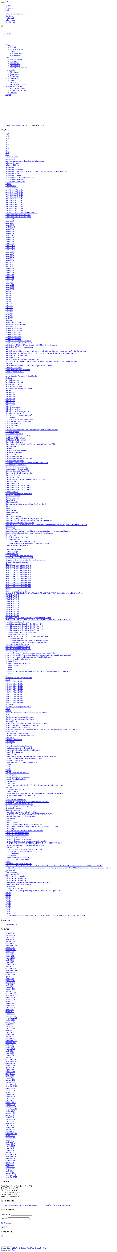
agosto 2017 (9, 1140)
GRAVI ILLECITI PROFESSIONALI (19, 558)
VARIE (8, 893)
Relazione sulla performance (15, 800)
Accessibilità (45, 1205)
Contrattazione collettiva (14, 456)
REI (6, 798)
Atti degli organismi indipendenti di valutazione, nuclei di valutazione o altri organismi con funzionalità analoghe (45, 351)
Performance (10, 742)
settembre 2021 (10, 1043)
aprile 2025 (9, 960)
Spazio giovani (10, 855)
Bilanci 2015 (10, 401)
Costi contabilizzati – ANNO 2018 (18, 485)
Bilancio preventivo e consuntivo (17, 411)
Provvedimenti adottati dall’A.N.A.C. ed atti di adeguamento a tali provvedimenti (34, 785)
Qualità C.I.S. (10, 787)
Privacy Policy (27, 1205)
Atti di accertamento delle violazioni (18, 355)
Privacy (8, 767)
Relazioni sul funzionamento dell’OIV (19, 804)
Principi (8, 764)
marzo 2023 (9, 1012)
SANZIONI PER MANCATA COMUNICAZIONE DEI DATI (28, 814)
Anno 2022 (9, 285)
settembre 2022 (10, 1022)
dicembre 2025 (10, 943)
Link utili (8, 667)
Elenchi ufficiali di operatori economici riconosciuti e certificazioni (29, 533)
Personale (8, 744)
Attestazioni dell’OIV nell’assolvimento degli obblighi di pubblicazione (31, 345)
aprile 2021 (9, 1051)
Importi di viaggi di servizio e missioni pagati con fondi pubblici (28, 618)
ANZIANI (9, 304)
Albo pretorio (10, 20)
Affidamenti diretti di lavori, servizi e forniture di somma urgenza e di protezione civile (36, 171)
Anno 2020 (9, 275)
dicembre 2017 (10, 1132)
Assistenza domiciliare (13, 328)
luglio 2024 (9, 979)
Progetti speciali (11, 775)
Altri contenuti (10, 186)
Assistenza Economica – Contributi (18, 341)
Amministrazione (11, 188)
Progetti (8, 771)
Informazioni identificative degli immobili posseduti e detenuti (27, 640)
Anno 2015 (9, 242)
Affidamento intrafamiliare (15, 182)
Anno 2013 (9, 229)
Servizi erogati (10, 829)
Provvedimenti (10, 783)
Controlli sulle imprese (13, 475)
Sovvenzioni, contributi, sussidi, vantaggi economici (24, 849)
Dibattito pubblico (12, 502)
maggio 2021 (10, 1049)
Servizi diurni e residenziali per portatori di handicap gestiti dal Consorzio (31, 826)
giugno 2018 (10, 1119)
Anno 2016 (9, 252)
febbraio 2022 (10, 1034)
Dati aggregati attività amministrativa (18, 494)
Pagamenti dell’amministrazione (16, 733)
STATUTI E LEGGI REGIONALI (18, 860)
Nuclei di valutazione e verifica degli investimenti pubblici (26, 713)
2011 (7, 138)
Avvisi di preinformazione (14, 372)
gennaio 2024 (10, 991)
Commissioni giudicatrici (14, 442)
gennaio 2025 (10, 966)
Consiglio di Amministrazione (16, 450)
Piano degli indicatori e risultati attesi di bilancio (22, 750)
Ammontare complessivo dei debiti (18, 215)
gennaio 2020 (10, 1082)
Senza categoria (11, 924)
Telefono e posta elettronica (15, 876)
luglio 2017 (9, 1142)
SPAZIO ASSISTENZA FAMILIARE (19, 851)
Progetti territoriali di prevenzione (17, 777)
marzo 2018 (9, 1125)
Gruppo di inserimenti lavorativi (16, 562)
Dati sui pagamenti (12, 498)
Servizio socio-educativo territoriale (18, 839)
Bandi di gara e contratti (14, 382)
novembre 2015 (11, 1177)
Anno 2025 (9, 289)
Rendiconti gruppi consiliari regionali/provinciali (22, 806)
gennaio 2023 (10, 1014)
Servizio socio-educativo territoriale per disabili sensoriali (26, 841)
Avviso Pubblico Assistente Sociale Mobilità (21, 376)
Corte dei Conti (11, 481)
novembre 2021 (11, 1041)
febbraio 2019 (10, 1103)
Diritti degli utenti (11, 512)
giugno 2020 (10, 1072)
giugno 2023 (10, 1005)
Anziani (8, 291)
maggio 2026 (10, 937)
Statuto (8, 862)
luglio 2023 (9, 1003)
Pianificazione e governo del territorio (19, 748)
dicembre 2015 (10, 1175)
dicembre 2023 (10, 993)
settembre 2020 (10, 1065)
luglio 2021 (9, 1045)
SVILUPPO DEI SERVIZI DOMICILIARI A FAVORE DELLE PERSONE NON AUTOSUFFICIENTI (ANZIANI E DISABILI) (53, 866)
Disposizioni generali (13, 516)
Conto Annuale (10, 454)
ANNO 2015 (10, 246)
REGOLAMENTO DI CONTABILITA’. (20, 795)
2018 (7, 153)
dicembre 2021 (10, 1039)
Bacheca (8, 378)
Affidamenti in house (13, 175)
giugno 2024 (10, 981)
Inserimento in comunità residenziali (18, 649)
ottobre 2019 (10, 1088)
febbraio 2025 (10, 964)
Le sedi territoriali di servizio (15, 665)
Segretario (9, 820)
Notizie (8, 711)
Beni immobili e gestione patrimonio (18, 388)
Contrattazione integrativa (14, 461)
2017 (7, 151)
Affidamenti (9, 167)
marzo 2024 (9, 987)
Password (4, 1219)
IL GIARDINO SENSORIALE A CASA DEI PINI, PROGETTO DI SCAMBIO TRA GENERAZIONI (43, 593)
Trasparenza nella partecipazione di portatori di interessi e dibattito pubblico (32, 891)
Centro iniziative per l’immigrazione (18, 421)
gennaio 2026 (10, 941)
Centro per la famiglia (13, 423)
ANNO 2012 (10, 227)
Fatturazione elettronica (13, 549)
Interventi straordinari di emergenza (18, 659)
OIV (7, 715)
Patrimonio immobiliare (13, 740)
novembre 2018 (11, 1109)
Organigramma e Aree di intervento (18, 727)
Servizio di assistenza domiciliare (17, 833)
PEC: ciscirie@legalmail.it (14, 14)
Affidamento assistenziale (14, 180)
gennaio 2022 (10, 1036)
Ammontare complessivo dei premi (18, 217)
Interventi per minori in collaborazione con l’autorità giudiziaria (28, 657)
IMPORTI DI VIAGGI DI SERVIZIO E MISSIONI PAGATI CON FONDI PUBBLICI (37, 620)
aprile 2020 (9, 1076)
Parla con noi (10, 738)
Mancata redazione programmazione (18, 678)
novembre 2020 (11, 1061)
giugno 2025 (10, 956)
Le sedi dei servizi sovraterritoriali (17, 663)
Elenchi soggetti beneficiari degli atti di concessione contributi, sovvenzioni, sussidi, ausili (37, 531)
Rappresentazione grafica (14, 789)
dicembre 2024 (10, 968)
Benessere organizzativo (14, 386)
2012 (7, 140)
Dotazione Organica (12, 529)
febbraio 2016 (10, 1173)
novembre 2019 (11, 1086)
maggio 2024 (10, 983)
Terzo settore (10, 886)
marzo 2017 (9, 1148)
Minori (7, 680)
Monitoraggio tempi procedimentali (18, 707)
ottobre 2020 (10, 1063)
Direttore (8, 506)
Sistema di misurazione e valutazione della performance (25, 845)
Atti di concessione (12, 357)
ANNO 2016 (10, 248)
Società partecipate (12, 847)
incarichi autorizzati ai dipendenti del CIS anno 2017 (24, 630)
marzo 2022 (9, 1032)
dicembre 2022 (10, 1016)
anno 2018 (9, 262)
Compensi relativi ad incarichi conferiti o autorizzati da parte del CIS (30, 444)
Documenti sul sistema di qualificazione (19, 523)
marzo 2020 (9, 1078)
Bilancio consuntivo (12, 407)
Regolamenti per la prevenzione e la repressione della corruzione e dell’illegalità (34, 793)
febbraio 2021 (10, 1055)
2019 (27, 125)
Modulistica (9, 705)
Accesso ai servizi (11, 157)
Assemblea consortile (13, 326)
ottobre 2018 (10, 1111)
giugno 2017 (10, 1144)
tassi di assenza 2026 (12, 874)
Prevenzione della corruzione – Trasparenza (21, 762)
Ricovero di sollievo (12, 810)
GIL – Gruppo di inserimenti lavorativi (19, 556)
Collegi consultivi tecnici (14, 434)
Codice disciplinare (12, 432)
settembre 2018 (10, 1113)
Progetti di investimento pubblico (17, 773)
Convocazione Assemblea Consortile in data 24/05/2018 (25, 479)
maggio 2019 (10, 1099)
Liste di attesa (10, 674)
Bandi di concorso (12, 380)
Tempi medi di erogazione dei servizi (18, 884)
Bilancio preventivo (12, 409)
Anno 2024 (9, 287)
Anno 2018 (9, 260)
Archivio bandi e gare (13, 322)
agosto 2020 (9, 1068)
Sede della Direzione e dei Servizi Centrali (20, 816)
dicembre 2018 (10, 1107)
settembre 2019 (10, 1090)
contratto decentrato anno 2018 (16, 469)
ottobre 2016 (10, 1158)
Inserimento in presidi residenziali (17, 651)
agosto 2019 (9, 1092)
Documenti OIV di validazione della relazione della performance (28, 521)
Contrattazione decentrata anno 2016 (18, 459)
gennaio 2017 (10, 1152)
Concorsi (8, 448)
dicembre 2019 (10, 1084)
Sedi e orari (9, 18)
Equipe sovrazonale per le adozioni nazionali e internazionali (27, 543)
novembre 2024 (11, 970)
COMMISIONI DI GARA (15, 438)
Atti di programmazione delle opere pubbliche (22, 359)
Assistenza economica (13, 332)
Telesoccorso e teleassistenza (15, 878)
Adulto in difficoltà (12, 165)
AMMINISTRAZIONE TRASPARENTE (21, 213)
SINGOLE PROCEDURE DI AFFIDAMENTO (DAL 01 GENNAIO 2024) (33, 843)
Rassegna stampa (18, 125)
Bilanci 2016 (10, 403)
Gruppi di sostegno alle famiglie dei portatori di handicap (25, 560)
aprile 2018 (9, 1123)
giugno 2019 (10, 1096)
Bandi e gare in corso (13, 384)
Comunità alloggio (12, 446)
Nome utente (5, 1214)
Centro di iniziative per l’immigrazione (19, 419)
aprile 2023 (9, 1010)
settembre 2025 (10, 950)
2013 (7, 142)
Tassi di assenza (11, 872)
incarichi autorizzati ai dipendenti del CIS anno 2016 (24, 628)
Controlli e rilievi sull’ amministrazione (19, 473)
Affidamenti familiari (13, 173)
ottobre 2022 (10, 1020)
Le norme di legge (12, 661)
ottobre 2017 (10, 1136)
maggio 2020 (10, 1074)
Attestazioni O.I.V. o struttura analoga (19, 347)
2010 (7, 136)
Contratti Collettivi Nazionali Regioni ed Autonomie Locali (26, 463)
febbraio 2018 (10, 1127)
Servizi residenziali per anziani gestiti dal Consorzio (24, 831)
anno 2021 (9, 283)
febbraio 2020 (10, 1080)
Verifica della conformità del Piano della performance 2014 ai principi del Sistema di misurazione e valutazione (45, 915)
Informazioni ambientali (14, 638)
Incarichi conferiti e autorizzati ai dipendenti (21, 632)
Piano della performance (14, 752)
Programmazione (11, 781)
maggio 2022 (10, 1028)
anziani (8, 297)
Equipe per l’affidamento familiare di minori (21, 541)
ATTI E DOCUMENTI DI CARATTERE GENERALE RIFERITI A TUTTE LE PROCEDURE (41, 361)
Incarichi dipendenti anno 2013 (16, 634)
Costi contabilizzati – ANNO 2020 (18, 490)
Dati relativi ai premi (12, 496)
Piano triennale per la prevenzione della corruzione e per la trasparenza (30, 756)
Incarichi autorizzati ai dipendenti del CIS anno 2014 (24, 624)
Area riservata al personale (60, 1205)
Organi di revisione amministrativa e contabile (22, 725)
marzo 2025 (9, 962)
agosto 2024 (9, 977)
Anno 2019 (9, 273)
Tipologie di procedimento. (15, 888)
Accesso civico (10, 159)
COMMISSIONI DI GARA (15, 440)
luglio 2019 (9, 1094)
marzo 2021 (9, 1053)
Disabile (8, 514)
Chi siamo (9, 16)
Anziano (8, 320)
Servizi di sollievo (11, 822)
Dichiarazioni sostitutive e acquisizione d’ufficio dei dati (25, 504)
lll (6, 676)
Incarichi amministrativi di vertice (17, 622)
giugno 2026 (10, 935)
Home (8, 125)
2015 (7, 146)
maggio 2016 (10, 1169)
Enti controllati (10, 535)
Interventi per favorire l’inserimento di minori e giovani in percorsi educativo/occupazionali (38, 655)
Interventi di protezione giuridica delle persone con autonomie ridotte (30, 653)
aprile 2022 (9, 1030)
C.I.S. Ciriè (16, 1248)
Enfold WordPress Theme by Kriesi (34, 1248)
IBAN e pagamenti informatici (16, 591)
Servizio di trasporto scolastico (16, 837)
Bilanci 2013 (10, 397)
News (7, 709)
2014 (7, 144)
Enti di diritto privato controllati (16, 537)
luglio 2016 (9, 1165)
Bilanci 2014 (10, 399)
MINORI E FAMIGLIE (14, 682)
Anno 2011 (9, 223)
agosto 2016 (9, 1163)
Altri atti (8, 184)
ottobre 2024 (10, 972)
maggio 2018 (10, 1121)
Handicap (8, 564)
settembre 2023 (10, 999)
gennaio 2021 (10, 1057)
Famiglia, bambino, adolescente (16, 545)
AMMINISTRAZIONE (14, 190)
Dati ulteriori (10, 500)
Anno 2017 (9, 254)
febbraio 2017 (10, 1150)
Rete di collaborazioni (13, 808)
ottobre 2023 (10, 997)
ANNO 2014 (10, 235)
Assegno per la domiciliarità (15, 324)
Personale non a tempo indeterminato (18, 746)
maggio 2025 (10, 958)
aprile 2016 (9, 1171)
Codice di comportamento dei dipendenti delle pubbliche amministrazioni (31, 430)
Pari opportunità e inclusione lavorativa (19, 736)
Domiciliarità (10, 527)
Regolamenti (10, 22)
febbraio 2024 (10, 989)
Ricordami (7, 1223)
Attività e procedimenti (13, 368)
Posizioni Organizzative (14, 760)
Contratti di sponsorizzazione (15, 465)
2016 (7, 149)
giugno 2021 (10, 1047)
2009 (7, 134)
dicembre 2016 (10, 1154)
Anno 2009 (9, 219)
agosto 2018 (9, 1115)
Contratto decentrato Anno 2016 (17, 467)
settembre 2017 (10, 1138)
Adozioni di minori (12, 163)
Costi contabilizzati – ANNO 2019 (18, 487)
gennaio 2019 (10, 1105)
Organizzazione (11, 731)
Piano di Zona (10, 754)
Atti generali (9, 363)
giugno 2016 (10, 1167)
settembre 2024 (10, 974)
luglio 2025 (9, 954)
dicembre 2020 (10, 1059)
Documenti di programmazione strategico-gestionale (24, 518)
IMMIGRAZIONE (12, 595)
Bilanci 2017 (10, 405)
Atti (6, 349)
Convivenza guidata (12, 477)
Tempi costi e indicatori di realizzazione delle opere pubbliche (27, 882)
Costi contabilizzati (12, 483)
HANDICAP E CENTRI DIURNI (18, 566)
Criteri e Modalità (11, 492)
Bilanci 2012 (10, 394)
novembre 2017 (11, 1134)
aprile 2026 (9, 939)
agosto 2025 (9, 952)
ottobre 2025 (10, 948)
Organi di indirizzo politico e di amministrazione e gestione (26, 723)
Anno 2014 (9, 237)
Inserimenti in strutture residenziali (17, 647)
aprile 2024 (9, 985)
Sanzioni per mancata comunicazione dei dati (21, 812)
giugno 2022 (10, 1026)
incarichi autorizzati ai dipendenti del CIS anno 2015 (24, 626)
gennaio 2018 (10, 1130)
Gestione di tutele (11, 554)
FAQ (7, 547)
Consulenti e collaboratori (14, 452)
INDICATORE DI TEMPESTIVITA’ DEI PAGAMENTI (26, 636)
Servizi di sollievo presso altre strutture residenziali (23, 824)
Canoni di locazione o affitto (15, 413)
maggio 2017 (10, 1146)
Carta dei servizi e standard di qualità (18, 415)
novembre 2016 (11, 1156)
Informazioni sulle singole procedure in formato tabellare (25, 643)
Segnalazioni (10, 818)
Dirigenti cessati (11, 510)
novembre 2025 (11, 946)
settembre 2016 (10, 1161)
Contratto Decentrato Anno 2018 (17, 471)
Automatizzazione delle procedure (17, 370)
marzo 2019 (9, 1101)
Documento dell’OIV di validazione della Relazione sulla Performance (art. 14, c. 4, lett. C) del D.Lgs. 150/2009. (46, 525)
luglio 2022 (9, 1024)
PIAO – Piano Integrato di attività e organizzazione (23, 758)
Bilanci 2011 (10, 392)
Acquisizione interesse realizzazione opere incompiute (24, 161)
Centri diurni (10, 417)
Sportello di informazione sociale (17, 857)
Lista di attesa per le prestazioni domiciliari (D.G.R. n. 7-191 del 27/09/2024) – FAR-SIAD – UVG (41, 671)
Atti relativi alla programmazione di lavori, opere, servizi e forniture (29, 366)
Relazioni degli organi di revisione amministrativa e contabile (27, 802)
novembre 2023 (11, 995)
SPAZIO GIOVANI (12, 853)
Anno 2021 (9, 281)
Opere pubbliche (11, 721)
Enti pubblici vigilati (12, 539)
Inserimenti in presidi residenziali (17, 645)
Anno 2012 (9, 225)
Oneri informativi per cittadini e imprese (19, 717)
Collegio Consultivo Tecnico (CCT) (18, 436)
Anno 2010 (9, 221)
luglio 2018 (9, 1117)
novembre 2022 (11, 1018)
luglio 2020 (9, 1070)
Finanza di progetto (12, 552)
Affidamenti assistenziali (14, 169)
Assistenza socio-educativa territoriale (19, 343)
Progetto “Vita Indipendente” (15, 779)
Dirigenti (8, 508)
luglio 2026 (9, 933)
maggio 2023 (10, 1008)
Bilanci (8, 390)
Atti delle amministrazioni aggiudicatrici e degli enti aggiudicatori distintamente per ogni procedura (40, 353)
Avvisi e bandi (10, 374)
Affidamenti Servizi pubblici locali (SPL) (20, 177)
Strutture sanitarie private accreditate (18, 864)
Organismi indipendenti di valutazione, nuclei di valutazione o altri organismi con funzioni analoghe (41, 729)
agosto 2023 (9, 1001)
